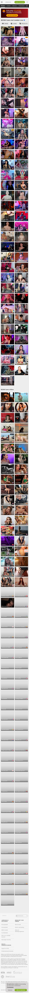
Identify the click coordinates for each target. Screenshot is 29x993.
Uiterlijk (6, 23)
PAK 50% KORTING (12, 15)
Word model (18, 924)
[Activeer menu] (2, 2)
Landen (15, 23)
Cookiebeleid (4, 932)
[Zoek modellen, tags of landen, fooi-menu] (26, 6)
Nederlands (20, 915)
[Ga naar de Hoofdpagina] (9, 2)
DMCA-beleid (4, 930)
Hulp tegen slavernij (6, 939)
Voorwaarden (4, 927)
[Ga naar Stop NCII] (10, 977)
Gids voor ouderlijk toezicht (5, 936)
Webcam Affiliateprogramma (19, 931)
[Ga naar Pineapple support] (2, 976)
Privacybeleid (4, 924)
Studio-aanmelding (19, 927)
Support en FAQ (5, 948)
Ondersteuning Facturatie (7, 951)
